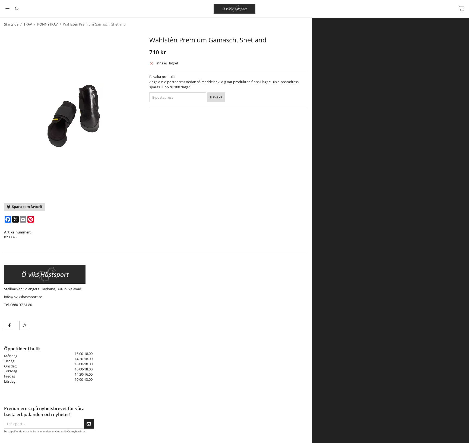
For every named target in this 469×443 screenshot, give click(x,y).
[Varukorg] (461, 8)
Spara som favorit (26, 206)
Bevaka (216, 97)
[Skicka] (89, 424)
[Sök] (17, 8)
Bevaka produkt (162, 76)
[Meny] (7, 8)
